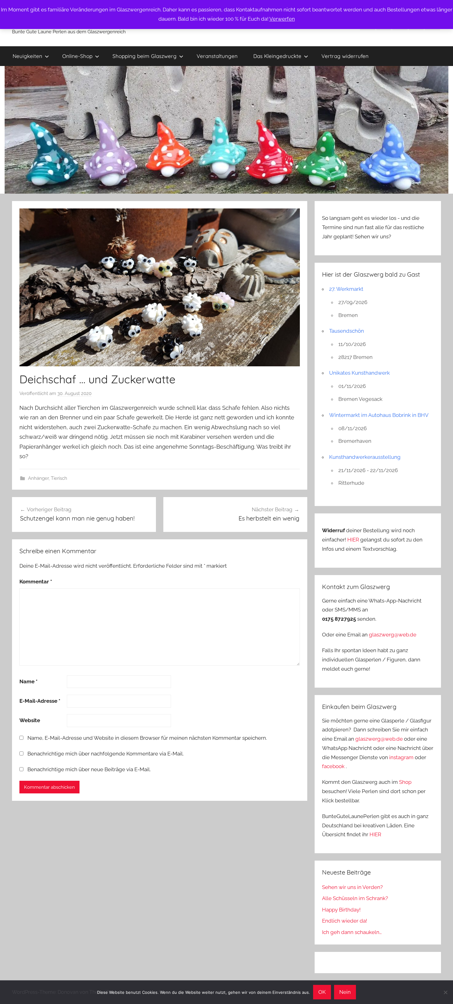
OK (322, 992)
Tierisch (59, 478)
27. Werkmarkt (346, 289)
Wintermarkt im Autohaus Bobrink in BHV (379, 415)
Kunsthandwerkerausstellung (365, 457)
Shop (405, 782)
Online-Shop (77, 56)
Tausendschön (346, 331)
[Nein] (445, 992)
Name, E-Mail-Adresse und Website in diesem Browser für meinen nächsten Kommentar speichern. (147, 738)
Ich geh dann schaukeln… (352, 932)
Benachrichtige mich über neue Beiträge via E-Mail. (89, 769)
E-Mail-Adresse (39, 701)
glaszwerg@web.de (392, 635)
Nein (345, 992)
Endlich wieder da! (344, 921)
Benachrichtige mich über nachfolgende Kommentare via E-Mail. (105, 754)
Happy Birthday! (341, 910)
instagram (401, 757)
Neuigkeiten (27, 56)
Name (28, 681)
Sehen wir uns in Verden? (352, 887)
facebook (333, 766)
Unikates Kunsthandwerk (359, 373)
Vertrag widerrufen (345, 56)
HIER (353, 540)
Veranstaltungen (217, 56)
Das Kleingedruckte (277, 56)
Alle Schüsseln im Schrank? (355, 898)
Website (29, 720)
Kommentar (35, 581)
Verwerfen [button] (282, 19)
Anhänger (38, 478)
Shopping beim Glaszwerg (144, 56)
